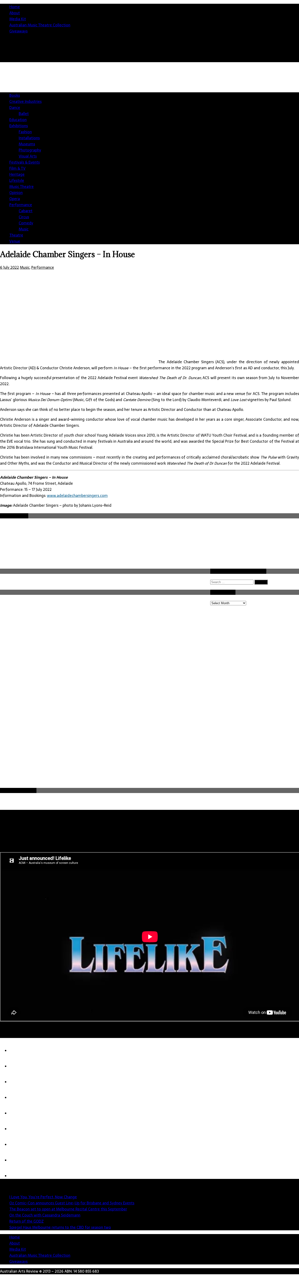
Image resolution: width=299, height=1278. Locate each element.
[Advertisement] (175, 752)
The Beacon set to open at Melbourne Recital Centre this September (68, 1209)
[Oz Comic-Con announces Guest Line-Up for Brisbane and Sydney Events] (18, 1066)
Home (14, 7)
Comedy (26, 223)
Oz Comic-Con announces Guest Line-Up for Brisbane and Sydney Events (71, 1203)
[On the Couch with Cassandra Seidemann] (18, 1098)
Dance (14, 107)
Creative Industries (25, 101)
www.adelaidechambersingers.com (77, 495)
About (14, 13)
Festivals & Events (24, 162)
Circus (24, 217)
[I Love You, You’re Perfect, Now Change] (18, 1051)
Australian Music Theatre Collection (39, 25)
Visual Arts (28, 156)
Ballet (24, 114)
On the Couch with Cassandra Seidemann (44, 1215)
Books (14, 95)
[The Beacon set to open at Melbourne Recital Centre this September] (18, 1082)
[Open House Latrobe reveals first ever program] (18, 1160)
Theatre (16, 235)
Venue (14, 241)
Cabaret (25, 211)
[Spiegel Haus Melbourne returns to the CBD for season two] (18, 1129)
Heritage (17, 174)
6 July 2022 (9, 267)
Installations (29, 138)
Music (23, 229)
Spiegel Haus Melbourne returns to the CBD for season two (60, 1227)
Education (18, 120)
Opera (14, 199)
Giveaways (18, 31)
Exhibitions (18, 126)
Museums (27, 144)
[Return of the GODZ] (18, 1113)
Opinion (16, 193)
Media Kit (17, 19)
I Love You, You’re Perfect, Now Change (43, 1197)
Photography (30, 150)
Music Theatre (21, 186)
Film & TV (17, 168)
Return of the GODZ (26, 1221)
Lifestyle (16, 180)
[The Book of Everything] (18, 1176)
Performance (20, 205)
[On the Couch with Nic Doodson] (18, 1145)
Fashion (25, 132)
